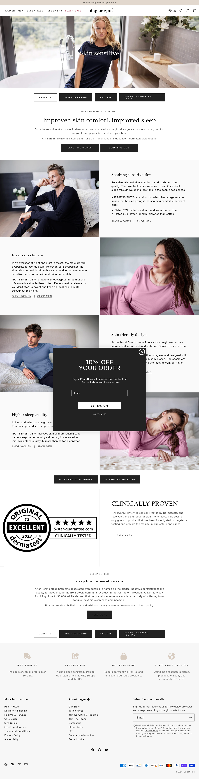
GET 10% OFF (99, 405)
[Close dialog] (142, 352)
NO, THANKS (99, 414)
